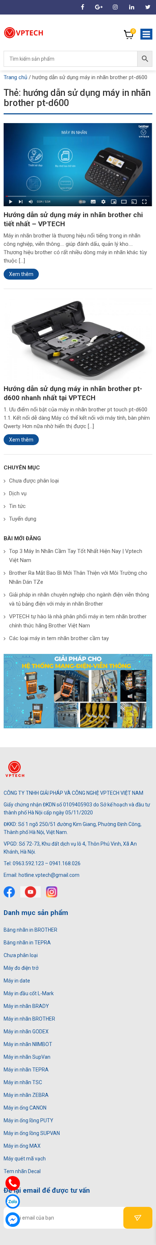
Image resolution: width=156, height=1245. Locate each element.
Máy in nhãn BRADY (26, 1006)
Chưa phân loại (21, 955)
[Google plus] (98, 7)
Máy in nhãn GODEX (26, 1031)
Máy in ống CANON (25, 1108)
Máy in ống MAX (22, 1146)
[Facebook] (9, 892)
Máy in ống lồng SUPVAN (32, 1133)
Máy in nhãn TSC (23, 1082)
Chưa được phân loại (34, 480)
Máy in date (17, 981)
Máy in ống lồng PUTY (28, 1120)
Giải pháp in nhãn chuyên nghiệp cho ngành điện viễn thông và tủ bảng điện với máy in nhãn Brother (79, 599)
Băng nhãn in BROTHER (30, 930)
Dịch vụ (17, 493)
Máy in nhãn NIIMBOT (28, 1044)
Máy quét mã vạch (25, 1158)
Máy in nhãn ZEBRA (26, 1095)
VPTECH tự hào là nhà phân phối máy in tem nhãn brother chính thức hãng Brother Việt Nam (78, 621)
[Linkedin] (131, 7)
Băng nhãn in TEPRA (27, 942)
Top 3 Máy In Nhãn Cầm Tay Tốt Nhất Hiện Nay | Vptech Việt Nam (75, 555)
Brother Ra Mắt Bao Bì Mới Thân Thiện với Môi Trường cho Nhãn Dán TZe (78, 577)
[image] (78, 164)
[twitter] (30, 892)
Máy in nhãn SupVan (27, 1057)
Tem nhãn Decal (22, 1171)
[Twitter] (147, 7)
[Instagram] (115, 7)
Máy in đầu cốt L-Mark (29, 993)
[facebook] (82, 7)
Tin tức (17, 506)
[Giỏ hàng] (129, 34)
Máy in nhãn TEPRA (26, 1070)
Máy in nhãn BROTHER (29, 1019)
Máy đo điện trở (21, 968)
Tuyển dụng (22, 519)
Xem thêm (21, 274)
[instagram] (51, 892)
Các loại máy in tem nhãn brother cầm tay (59, 638)
